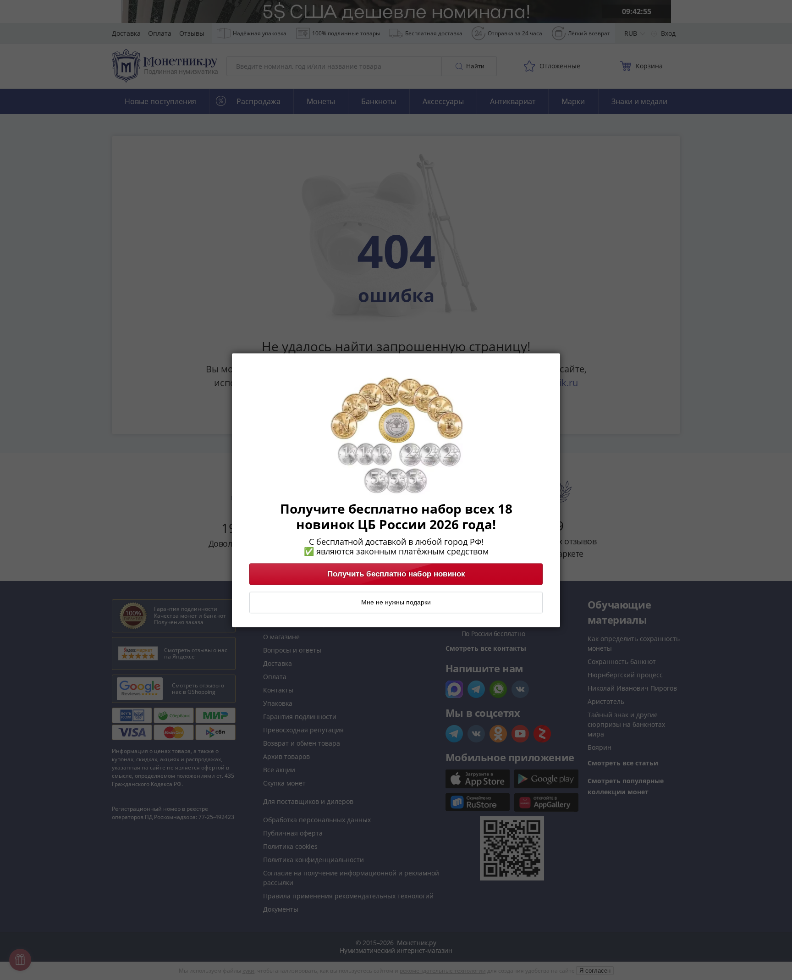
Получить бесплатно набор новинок (396, 573)
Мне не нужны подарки (396, 602)
